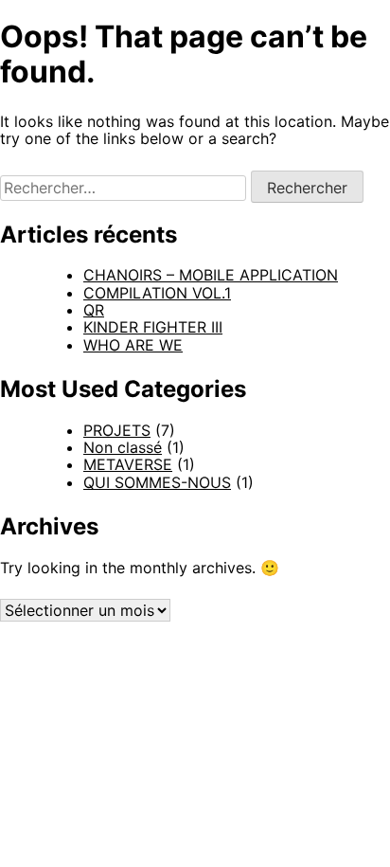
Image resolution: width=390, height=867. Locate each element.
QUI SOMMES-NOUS (157, 482)
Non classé (122, 447)
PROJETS (117, 430)
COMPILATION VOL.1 (157, 292)
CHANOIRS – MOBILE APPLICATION (210, 274)
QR (93, 309)
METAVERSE (127, 464)
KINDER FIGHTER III (152, 326)
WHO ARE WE (133, 344)
